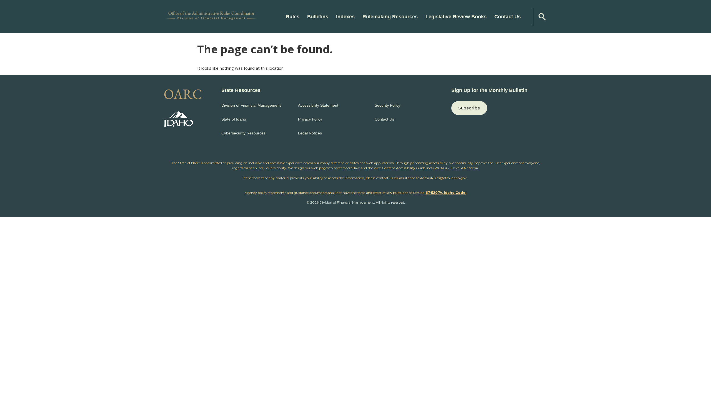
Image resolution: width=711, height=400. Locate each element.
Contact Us (507, 16)
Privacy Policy (310, 119)
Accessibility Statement (318, 105)
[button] (499, 108)
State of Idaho (233, 119)
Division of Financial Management (251, 105)
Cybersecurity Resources (243, 133)
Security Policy (387, 105)
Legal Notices (310, 133)
